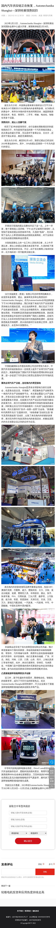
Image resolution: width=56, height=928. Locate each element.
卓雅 (3, 16)
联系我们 (28, 911)
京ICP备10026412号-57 (20, 917)
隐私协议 (36, 911)
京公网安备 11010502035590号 (39, 917)
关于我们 (20, 911)
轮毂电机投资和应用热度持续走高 (24, 892)
